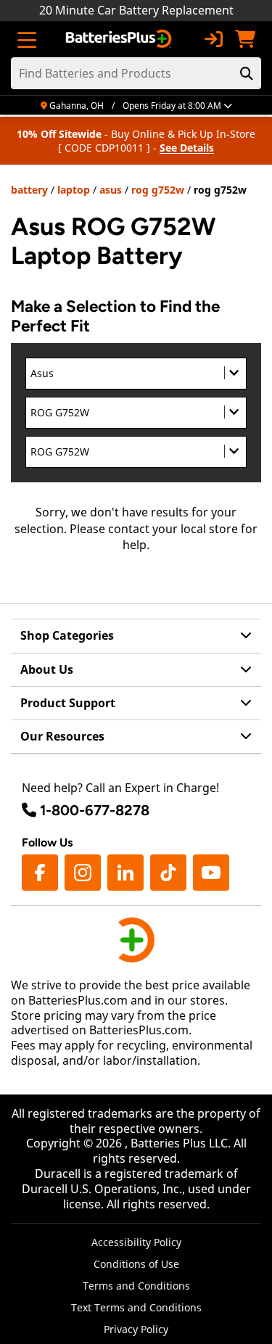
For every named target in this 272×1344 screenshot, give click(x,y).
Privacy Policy (136, 1329)
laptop (73, 190)
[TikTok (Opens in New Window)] (168, 872)
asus (110, 190)
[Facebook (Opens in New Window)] (40, 872)
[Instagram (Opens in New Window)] (83, 872)
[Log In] (213, 39)
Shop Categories (67, 635)
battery (29, 190)
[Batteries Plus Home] (120, 39)
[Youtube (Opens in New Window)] (211, 872)
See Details (187, 147)
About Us (46, 669)
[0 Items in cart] (245, 39)
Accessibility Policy (136, 1242)
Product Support (67, 703)
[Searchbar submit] (246, 73)
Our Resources (62, 736)
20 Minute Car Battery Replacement (136, 10)
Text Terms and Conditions (136, 1307)
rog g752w (157, 190)
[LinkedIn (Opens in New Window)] (125, 872)
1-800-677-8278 (94, 810)
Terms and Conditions (136, 1286)
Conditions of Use (136, 1264)
